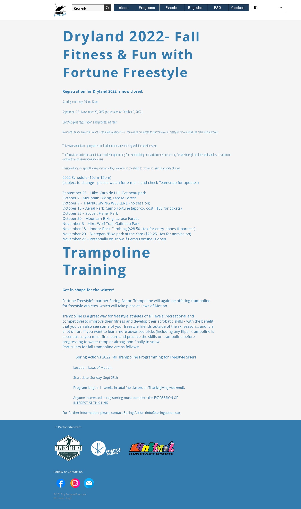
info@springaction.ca (162, 412)
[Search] (107, 8)
